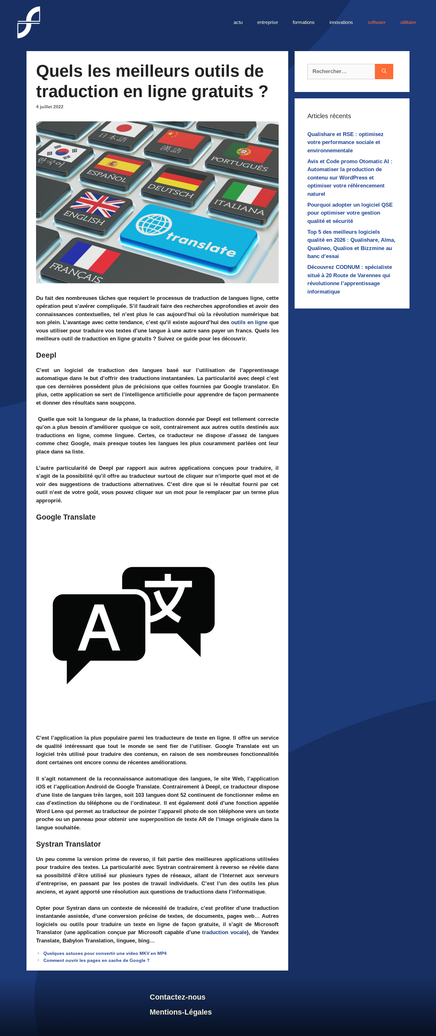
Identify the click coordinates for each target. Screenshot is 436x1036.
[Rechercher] (384, 71)
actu (238, 22)
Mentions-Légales (181, 1012)
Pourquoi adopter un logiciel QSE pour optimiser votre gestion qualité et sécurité (350, 213)
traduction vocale (224, 932)
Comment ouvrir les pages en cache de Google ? (96, 960)
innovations (341, 22)
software (377, 22)
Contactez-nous (178, 997)
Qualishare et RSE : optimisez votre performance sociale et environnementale (345, 142)
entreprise (267, 22)
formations (304, 22)
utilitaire (408, 22)
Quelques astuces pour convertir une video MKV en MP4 (105, 953)
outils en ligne (249, 322)
